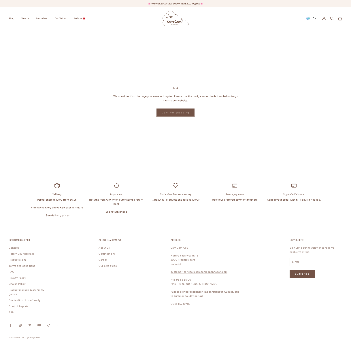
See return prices (116, 211)
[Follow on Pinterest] (29, 325)
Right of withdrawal (294, 194)
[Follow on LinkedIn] (58, 325)
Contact (14, 247)
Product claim (17, 259)
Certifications (107, 253)
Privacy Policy (17, 277)
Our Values (60, 18)
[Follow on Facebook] (10, 325)
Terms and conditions (22, 265)
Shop (11, 18)
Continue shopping (175, 112)
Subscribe (302, 273)
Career (103, 259)
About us (104, 247)
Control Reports (19, 306)
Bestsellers (41, 18)
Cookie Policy (17, 284)
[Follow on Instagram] (20, 325)
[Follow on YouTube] (39, 325)
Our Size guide (108, 265)
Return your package (22, 253)
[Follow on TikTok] (48, 325)
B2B (11, 312)
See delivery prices (58, 215)
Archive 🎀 (79, 18)
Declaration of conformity (25, 300)
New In (25, 18)
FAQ (11, 271)
